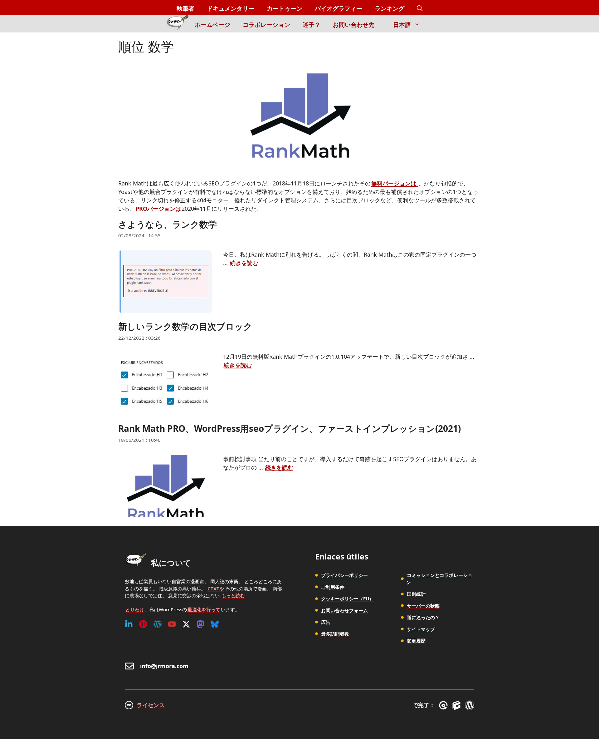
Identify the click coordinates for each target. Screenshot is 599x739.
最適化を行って (203, 609)
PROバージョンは (158, 208)
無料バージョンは (394, 183)
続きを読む (244, 263)
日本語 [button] (402, 25)
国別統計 (416, 594)
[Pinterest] (143, 624)
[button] (420, 8)
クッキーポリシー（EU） (347, 598)
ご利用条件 (332, 587)
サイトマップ (421, 629)
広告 (325, 622)
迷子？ (311, 25)
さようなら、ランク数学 (167, 224)
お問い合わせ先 (353, 25)
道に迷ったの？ (423, 617)
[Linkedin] (129, 624)
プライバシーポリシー (344, 575)
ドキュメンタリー (230, 8)
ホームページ (212, 25)
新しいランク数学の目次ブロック (185, 326)
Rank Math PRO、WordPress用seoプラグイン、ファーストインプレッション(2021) (289, 428)
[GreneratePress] (444, 705)
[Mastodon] (200, 624)
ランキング (389, 8)
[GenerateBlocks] (457, 705)
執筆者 (185, 8)
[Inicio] (177, 23)
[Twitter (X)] (186, 624)
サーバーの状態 (423, 606)
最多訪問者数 (335, 634)
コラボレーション (266, 25)
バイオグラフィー (338, 8)
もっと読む (233, 595)
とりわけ (134, 609)
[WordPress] (157, 624)
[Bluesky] (215, 624)
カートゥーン (284, 8)
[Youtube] (172, 624)
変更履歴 (416, 641)
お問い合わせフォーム (344, 610)
